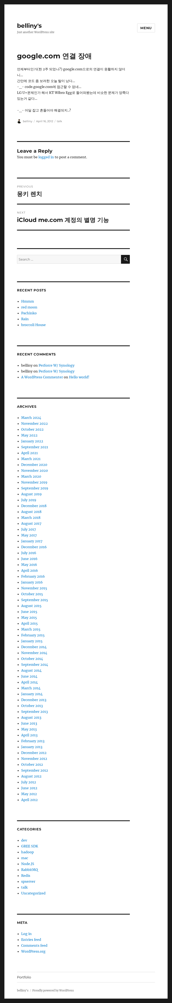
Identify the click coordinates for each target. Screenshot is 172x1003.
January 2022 (32, 441)
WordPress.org (33, 951)
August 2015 (31, 606)
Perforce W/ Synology (56, 365)
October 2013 (32, 706)
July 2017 (28, 529)
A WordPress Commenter (42, 377)
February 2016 (33, 576)
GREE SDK (29, 846)
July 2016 (28, 553)
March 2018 (30, 517)
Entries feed (31, 939)
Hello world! (79, 377)
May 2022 (29, 435)
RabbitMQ (29, 870)
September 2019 (34, 488)
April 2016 (29, 570)
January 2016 (32, 582)
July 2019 (28, 500)
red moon (29, 307)
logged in (46, 157)
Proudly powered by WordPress (53, 990)
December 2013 (33, 700)
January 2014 (32, 694)
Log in (26, 934)
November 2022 (34, 423)
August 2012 (31, 776)
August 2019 (31, 494)
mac (24, 858)
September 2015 (34, 600)
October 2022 (32, 429)
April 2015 (29, 623)
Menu (146, 28)
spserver (28, 881)
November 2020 (34, 470)
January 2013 (31, 747)
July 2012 (28, 782)
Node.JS (27, 864)
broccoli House (33, 325)
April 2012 (29, 800)
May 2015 (29, 617)
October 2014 (32, 659)
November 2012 (34, 759)
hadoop (27, 852)
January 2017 (31, 541)
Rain (25, 319)
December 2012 (34, 753)
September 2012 (34, 770)
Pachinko (29, 313)
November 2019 (34, 482)
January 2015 (32, 641)
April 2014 (29, 682)
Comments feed (34, 945)
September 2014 (34, 664)
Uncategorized (33, 893)
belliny (27, 121)
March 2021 (30, 459)
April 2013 (29, 735)
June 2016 (29, 559)
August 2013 (31, 717)
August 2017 (31, 523)
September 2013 (34, 711)
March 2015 (30, 629)
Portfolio (24, 977)
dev (24, 840)
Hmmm (27, 301)
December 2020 (34, 465)
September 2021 (34, 447)
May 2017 (29, 535)
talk (59, 121)
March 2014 (30, 688)
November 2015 (34, 588)
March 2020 (31, 476)
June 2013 (29, 723)
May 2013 (29, 729)
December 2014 (34, 647)
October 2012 (32, 764)
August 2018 (31, 512)
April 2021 (29, 453)
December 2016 (34, 547)
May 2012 (29, 794)
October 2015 (32, 594)
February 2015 (33, 635)
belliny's (29, 25)
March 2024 (31, 418)
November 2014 (34, 653)
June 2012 (29, 788)
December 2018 (34, 506)
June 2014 (29, 676)
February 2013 (32, 741)
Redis (25, 875)
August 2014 (31, 670)
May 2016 (29, 564)
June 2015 (29, 612)
